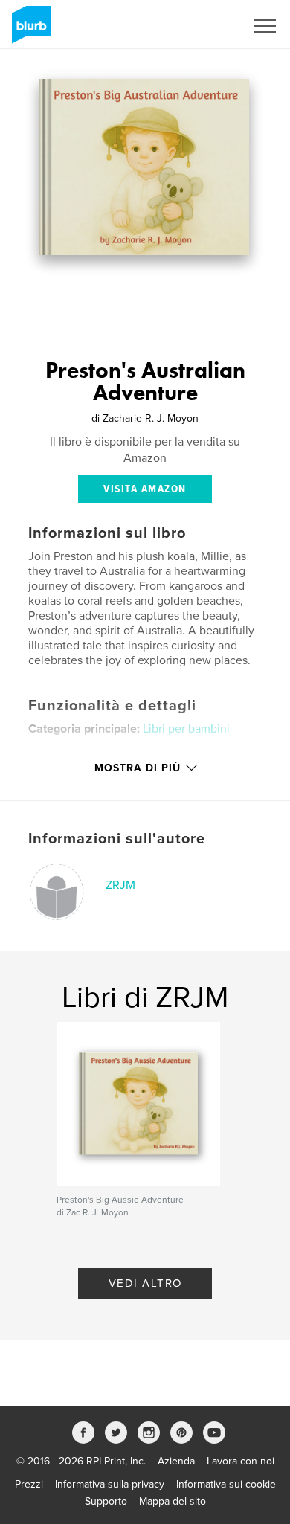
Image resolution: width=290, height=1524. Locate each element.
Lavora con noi (240, 1461)
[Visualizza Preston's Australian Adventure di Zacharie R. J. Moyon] (144, 167)
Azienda (176, 1461)
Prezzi (29, 1484)
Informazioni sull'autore (116, 839)
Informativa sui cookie (226, 1484)
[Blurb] (28, 30)
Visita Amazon (145, 489)
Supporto (106, 1501)
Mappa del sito (172, 1501)
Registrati (203, 26)
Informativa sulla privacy (109, 1484)
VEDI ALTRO (145, 1283)
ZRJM (120, 885)
